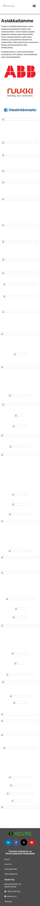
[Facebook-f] (16, 842)
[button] (34, 5)
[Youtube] (31, 842)
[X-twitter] (24, 842)
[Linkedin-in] (8, 842)
